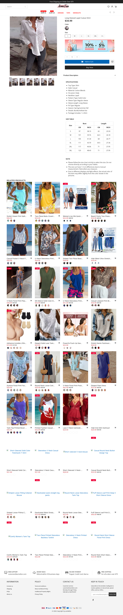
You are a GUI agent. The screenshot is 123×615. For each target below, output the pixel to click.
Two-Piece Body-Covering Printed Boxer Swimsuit (45, 216)
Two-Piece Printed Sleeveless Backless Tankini (45, 555)
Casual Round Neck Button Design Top (101, 470)
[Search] (25, 6)
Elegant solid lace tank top (45, 343)
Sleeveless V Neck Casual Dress (45, 470)
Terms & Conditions (40, 586)
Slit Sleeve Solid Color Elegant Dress (45, 301)
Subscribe (112, 594)
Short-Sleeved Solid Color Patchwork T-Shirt (17, 470)
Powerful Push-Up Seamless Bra (73, 343)
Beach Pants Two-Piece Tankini (101, 216)
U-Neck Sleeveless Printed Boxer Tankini (73, 301)
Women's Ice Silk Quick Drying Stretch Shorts (73, 216)
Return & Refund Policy (41, 589)
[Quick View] (30, 215)
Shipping (9, 589)
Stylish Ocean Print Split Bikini (17, 216)
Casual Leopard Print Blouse (101, 301)
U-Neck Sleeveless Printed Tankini (45, 258)
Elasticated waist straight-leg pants (45, 512)
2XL (95, 36)
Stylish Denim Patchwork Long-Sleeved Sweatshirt (101, 343)
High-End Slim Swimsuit (100, 428)
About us (9, 594)
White (67, 28)
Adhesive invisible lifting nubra (17, 343)
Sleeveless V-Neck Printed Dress (73, 555)
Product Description (70, 75)
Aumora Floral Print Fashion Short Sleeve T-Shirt (17, 385)
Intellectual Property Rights (42, 591)
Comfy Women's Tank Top (17, 555)
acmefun (68, 611)
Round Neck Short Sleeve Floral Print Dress (101, 555)
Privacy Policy (39, 594)
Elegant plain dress (98, 385)
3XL (102, 36)
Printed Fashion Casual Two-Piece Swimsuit (45, 428)
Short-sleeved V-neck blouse (73, 470)
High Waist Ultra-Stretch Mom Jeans (101, 258)
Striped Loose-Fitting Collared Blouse (17, 512)
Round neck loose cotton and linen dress (45, 385)
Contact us (10, 586)
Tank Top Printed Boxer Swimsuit (17, 428)
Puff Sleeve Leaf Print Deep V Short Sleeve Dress (101, 512)
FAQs (8, 591)
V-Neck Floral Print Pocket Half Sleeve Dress (73, 385)
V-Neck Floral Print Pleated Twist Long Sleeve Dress (17, 301)
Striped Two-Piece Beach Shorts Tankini (73, 258)
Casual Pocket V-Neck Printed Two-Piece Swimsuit (17, 258)
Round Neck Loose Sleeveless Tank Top (73, 512)
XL (88, 36)
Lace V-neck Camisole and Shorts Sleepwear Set (73, 428)
